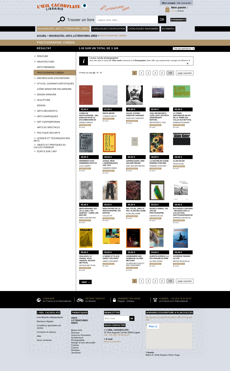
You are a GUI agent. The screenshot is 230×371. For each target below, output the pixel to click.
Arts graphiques (47, 116)
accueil (41, 35)
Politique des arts (48, 133)
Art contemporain (48, 122)
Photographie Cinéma (113, 35)
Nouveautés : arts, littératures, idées (63, 28)
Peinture (42, 56)
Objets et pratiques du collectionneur (50, 146)
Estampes (168, 28)
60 (101, 73)
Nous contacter (44, 340)
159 (170, 73)
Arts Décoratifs (47, 111)
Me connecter (184, 3)
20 (94, 73)
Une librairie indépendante (50, 317)
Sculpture (43, 100)
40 (97, 73)
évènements (178, 19)
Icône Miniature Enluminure (54, 89)
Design (41, 105)
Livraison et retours (46, 332)
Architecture (45, 61)
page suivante (185, 73)
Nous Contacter (112, 341)
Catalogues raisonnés (143, 28)
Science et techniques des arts (52, 139)
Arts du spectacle (48, 127)
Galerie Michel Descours (114, 369)
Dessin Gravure (46, 94)
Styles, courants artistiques (55, 83)
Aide (39, 336)
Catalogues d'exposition (108, 28)
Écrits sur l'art (47, 151)
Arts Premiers (46, 67)
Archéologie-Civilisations (53, 78)
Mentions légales (45, 321)
